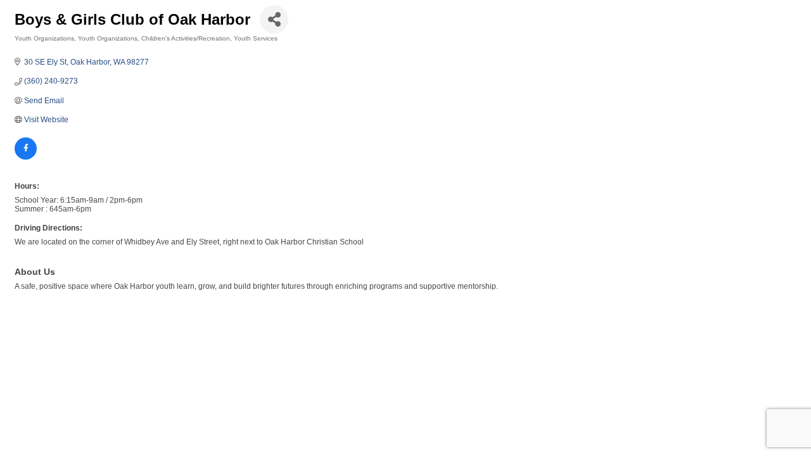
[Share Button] (274, 19)
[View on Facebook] (26, 157)
